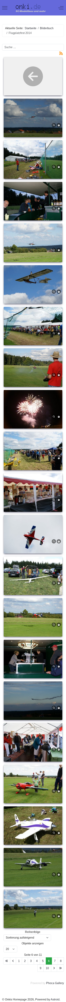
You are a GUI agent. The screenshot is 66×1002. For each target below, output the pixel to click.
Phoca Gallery (55, 983)
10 (47, 968)
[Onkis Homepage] (32, 8)
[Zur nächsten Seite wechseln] (54, 968)
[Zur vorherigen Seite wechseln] (13, 961)
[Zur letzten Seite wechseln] (60, 968)
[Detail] (54, 124)
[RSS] (61, 52)
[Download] (59, 124)
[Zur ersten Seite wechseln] (6, 961)
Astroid (55, 999)
